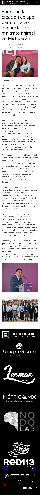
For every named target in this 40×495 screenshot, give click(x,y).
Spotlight (10, 44)
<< (5, 469)
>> (33, 469)
